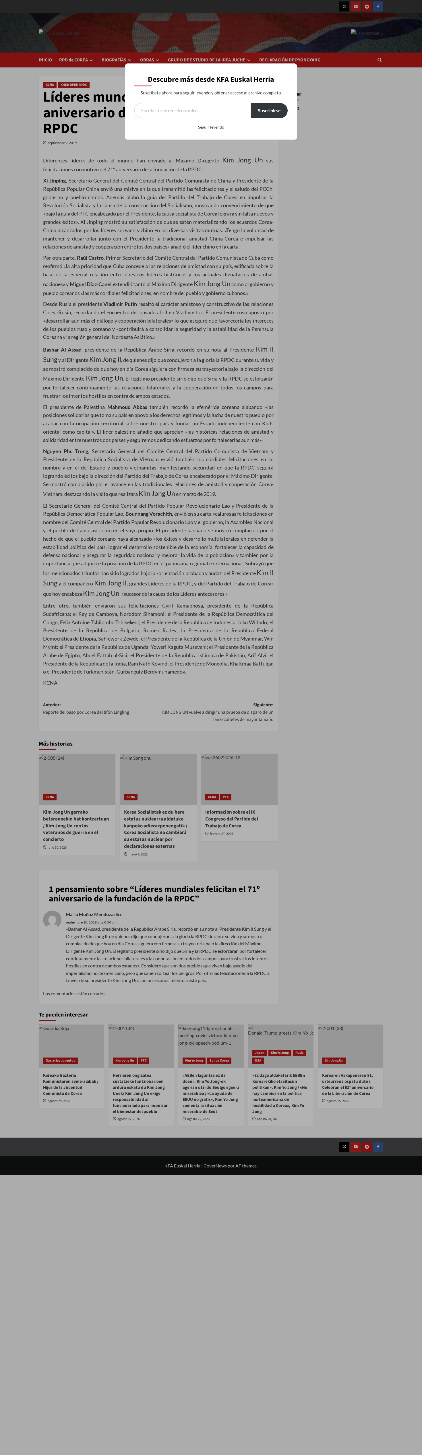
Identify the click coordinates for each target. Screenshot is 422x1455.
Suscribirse (269, 110)
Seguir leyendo (211, 127)
